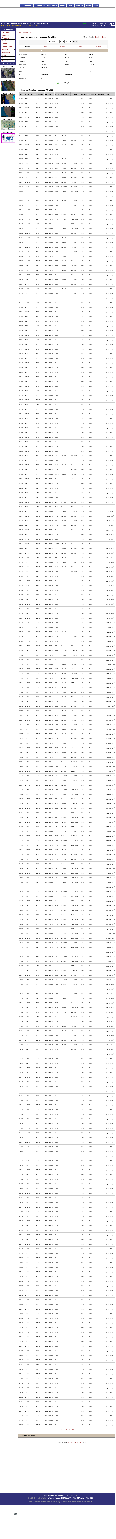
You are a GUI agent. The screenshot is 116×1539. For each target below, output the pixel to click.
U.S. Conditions (26, 5)
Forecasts (5, 38)
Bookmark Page (63, 1495)
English (98, 37)
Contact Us (52, 1495)
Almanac (5, 49)
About (4, 58)
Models (62, 5)
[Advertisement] (60, 14)
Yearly (80, 46)
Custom (98, 46)
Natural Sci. (6, 52)
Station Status (7, 61)
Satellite (5, 44)
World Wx (79, 5)
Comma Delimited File (67, 1430)
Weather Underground (74, 1442)
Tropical (88, 5)
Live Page (5, 35)
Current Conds (7, 46)
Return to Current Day (25, 32)
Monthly (62, 46)
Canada (70, 5)
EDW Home (6, 32)
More (96, 5)
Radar (4, 41)
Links (4, 55)
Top (45, 1495)
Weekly (45, 46)
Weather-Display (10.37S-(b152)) (60, 1498)
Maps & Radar (52, 5)
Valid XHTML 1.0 (79, 1498)
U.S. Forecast (40, 5)
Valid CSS (89, 1498)
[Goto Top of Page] (15, 1511)
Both (104, 37)
